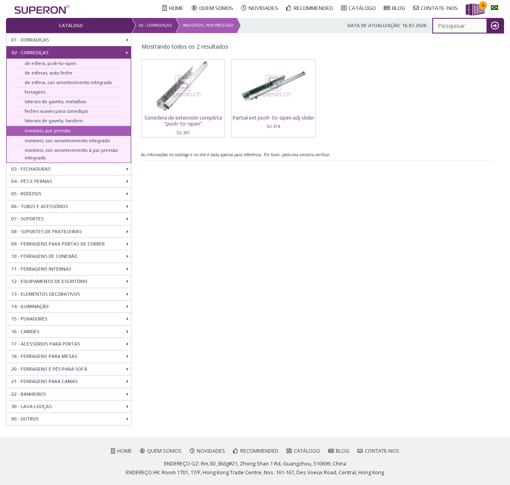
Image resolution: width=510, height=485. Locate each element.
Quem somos (164, 450)
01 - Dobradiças (30, 40)
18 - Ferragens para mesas (44, 356)
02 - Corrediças (155, 25)
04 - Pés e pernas (31, 181)
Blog (342, 450)
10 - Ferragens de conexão (44, 256)
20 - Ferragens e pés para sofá (49, 369)
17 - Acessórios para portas (45, 344)
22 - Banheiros (28, 394)
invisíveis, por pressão (207, 25)
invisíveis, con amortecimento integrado (67, 140)
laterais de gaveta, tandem (54, 120)
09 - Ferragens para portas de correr (58, 244)
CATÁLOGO (307, 450)
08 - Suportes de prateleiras (46, 231)
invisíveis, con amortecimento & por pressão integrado (71, 154)
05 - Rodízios (26, 193)
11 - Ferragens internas (41, 269)
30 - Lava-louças (31, 406)
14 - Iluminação (30, 306)
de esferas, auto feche (49, 73)
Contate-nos (382, 450)
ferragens (35, 92)
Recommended (259, 450)
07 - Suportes (27, 219)
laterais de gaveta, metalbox (55, 101)
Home (124, 450)
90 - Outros (25, 419)
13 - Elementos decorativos (45, 294)
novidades (211, 450)
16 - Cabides (25, 331)
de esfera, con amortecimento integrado (68, 82)
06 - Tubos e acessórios (39, 206)
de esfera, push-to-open (50, 63)
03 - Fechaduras (31, 169)
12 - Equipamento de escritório (49, 281)
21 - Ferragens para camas (44, 381)
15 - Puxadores (29, 319)
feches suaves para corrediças (56, 111)
